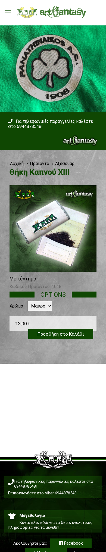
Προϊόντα (39, 163)
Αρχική (17, 163)
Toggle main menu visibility (8, 12)
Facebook (73, 543)
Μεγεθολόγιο (32, 515)
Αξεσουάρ (64, 163)
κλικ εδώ (39, 522)
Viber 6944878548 (61, 493)
